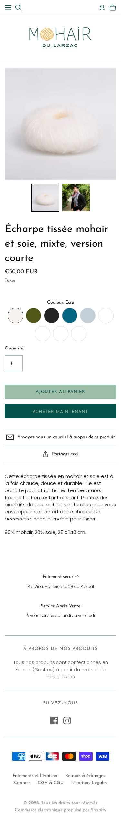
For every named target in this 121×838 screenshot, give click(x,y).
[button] (45, 198)
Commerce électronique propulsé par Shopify (60, 810)
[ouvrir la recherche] (18, 8)
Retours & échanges (85, 775)
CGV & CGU (51, 783)
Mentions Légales (89, 783)
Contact (22, 783)
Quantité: (14, 348)
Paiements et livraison (35, 775)
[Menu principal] (8, 8)
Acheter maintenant (61, 412)
